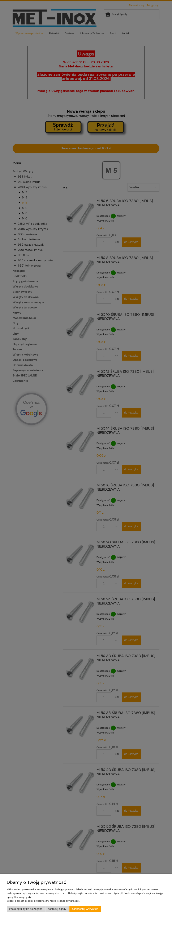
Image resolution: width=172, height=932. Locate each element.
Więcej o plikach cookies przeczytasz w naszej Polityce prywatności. (43, 900)
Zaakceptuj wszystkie (85, 909)
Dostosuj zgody (57, 909)
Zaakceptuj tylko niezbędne (25, 909)
